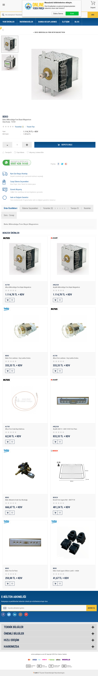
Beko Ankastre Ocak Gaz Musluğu (16, 500)
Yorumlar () (19, 127)
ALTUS (7, 285)
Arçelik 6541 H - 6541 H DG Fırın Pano (65, 429)
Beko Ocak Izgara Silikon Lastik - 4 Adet (66, 571)
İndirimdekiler (26, 22)
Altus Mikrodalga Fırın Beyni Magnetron (18, 287)
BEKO (5, 116)
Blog (77, 22)
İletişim (65, 22)
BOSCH (55, 497)
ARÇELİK (56, 285)
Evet (72, 13)
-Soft (35, 673)
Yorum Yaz (31, 127)
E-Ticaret (41, 673)
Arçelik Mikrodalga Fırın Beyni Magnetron (66, 287)
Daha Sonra (58, 13)
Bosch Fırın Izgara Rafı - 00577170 (64, 500)
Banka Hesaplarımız (47, 22)
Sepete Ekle (66, 145)
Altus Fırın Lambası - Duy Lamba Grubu (65, 358)
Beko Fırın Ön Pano (11, 571)
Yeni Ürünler (8, 22)
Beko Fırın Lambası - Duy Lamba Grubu (17, 358)
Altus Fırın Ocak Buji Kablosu (14, 429)
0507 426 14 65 (19, 163)
